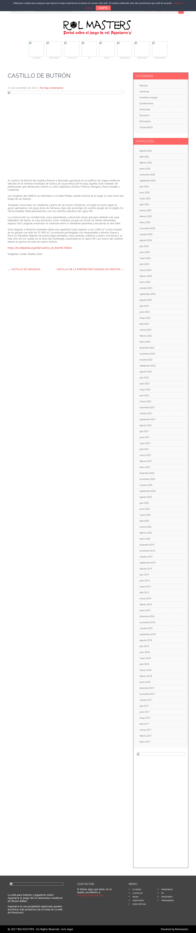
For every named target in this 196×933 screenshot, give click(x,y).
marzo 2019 (145, 598)
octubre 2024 (145, 234)
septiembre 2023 (147, 294)
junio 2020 (144, 509)
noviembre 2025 (147, 174)
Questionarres (146, 103)
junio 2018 (144, 652)
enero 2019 (144, 610)
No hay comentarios (51, 88)
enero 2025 (144, 222)
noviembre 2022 (147, 354)
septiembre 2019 (147, 562)
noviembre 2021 (147, 407)
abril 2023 (144, 324)
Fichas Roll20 (146, 127)
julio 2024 (144, 246)
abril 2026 (144, 157)
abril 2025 (144, 204)
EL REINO (137, 889)
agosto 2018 (145, 640)
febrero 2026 (145, 162)
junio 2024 (144, 252)
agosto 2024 (145, 240)
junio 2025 (144, 192)
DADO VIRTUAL (139, 904)
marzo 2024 (145, 270)
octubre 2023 (145, 288)
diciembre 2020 (146, 473)
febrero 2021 (145, 461)
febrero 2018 (145, 676)
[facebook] (81, 902)
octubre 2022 (145, 360)
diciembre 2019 (146, 545)
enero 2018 (144, 682)
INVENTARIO (166, 897)
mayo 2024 (145, 258)
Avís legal (67, 929)
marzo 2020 (145, 527)
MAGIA (135, 897)
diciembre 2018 (146, 616)
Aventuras (144, 91)
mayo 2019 (145, 586)
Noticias (143, 85)
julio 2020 (144, 503)
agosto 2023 (145, 300)
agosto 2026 (145, 151)
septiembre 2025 (147, 180)
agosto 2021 (145, 425)
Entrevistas (144, 109)
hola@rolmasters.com (90, 895)
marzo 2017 (145, 730)
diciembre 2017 (146, 688)
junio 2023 (144, 312)
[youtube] (86, 902)
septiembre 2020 (147, 491)
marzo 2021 (145, 455)
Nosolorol (144, 115)
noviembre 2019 (147, 551)
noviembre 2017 (147, 694)
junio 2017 (144, 712)
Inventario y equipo (148, 97)
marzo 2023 (145, 330)
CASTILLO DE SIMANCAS (24, 269)
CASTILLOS (138, 893)
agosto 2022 (145, 371)
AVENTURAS (138, 900)
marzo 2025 (145, 210)
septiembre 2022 (147, 365)
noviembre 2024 (147, 228)
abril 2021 (144, 449)
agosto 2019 (145, 568)
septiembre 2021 (147, 419)
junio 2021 (144, 437)
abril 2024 (144, 264)
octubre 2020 (145, 485)
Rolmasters (145, 121)
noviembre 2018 (147, 622)
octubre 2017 (145, 700)
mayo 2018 (145, 658)
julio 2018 (144, 646)
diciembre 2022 (146, 348)
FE (162, 893)
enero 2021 (144, 467)
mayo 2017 (145, 718)
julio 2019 (144, 574)
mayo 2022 (145, 389)
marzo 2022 (145, 401)
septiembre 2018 (147, 634)
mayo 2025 (145, 198)
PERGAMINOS (167, 900)
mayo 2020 (145, 515)
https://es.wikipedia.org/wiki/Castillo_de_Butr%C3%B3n (40, 248)
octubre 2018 (145, 628)
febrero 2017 (145, 736)
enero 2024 (144, 282)
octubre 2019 (145, 557)
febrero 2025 (145, 216)
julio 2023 (144, 306)
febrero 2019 (145, 604)
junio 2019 (144, 580)
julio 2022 (144, 377)
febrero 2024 (145, 276)
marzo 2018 (145, 670)
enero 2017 (144, 742)
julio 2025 (144, 186)
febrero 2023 (145, 336)
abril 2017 (144, 724)
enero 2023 (144, 342)
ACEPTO (103, 8)
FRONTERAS (167, 889)
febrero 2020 (145, 533)
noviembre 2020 (147, 479)
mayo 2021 (145, 443)
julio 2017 (144, 706)
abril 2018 (144, 664)
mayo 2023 (145, 318)
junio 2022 (144, 383)
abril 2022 (144, 395)
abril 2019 (144, 592)
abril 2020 (144, 521)
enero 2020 (144, 539)
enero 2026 (144, 168)
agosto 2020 (145, 497)
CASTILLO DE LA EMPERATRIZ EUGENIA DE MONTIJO (90, 269)
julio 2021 (144, 431)
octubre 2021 (145, 413)
